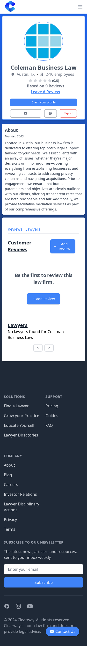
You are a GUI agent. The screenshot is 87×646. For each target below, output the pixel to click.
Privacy (10, 519)
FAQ (49, 425)
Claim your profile (44, 102)
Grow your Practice (21, 415)
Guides (51, 415)
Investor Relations (20, 494)
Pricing (51, 406)
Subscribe (44, 582)
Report (68, 113)
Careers (11, 484)
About (9, 465)
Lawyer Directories (21, 435)
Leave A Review (45, 91)
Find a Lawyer (16, 406)
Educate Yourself (19, 425)
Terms (9, 529)
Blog (8, 475)
